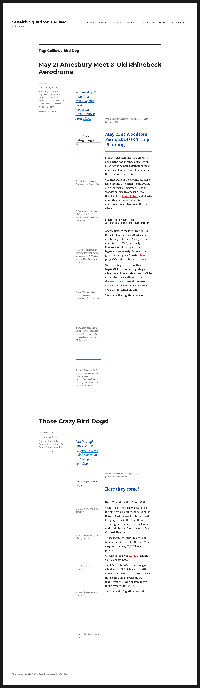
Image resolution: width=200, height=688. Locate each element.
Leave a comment (47, 111)
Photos (102, 22)
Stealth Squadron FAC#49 (40, 21)
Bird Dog (43, 441)
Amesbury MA (45, 91)
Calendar (115, 22)
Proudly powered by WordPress (54, 674)
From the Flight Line (48, 87)
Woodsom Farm (46, 107)
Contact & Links (179, 22)
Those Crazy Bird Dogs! (74, 421)
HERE (87, 118)
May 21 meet (117, 281)
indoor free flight (52, 444)
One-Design (132, 22)
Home (90, 22)
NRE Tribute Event (154, 22)
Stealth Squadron (53, 104)
